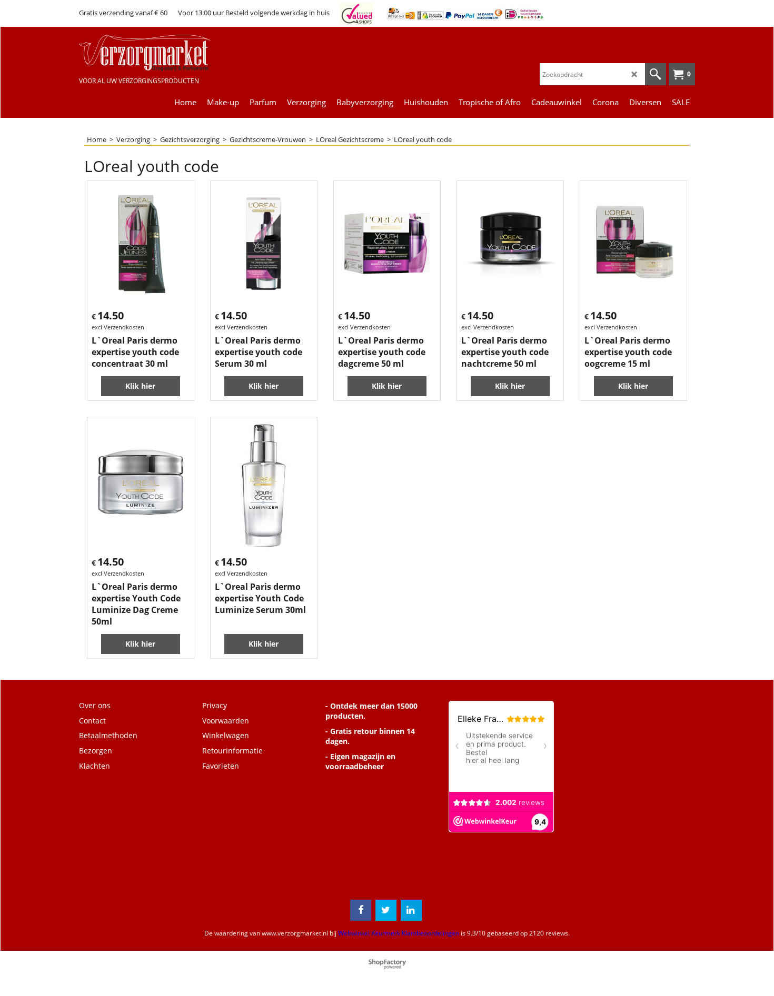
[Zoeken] (655, 74)
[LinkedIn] (411, 910)
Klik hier (140, 386)
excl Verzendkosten (118, 327)
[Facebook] (360, 910)
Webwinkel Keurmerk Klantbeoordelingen (398, 933)
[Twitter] (385, 910)
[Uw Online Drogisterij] (158, 53)
